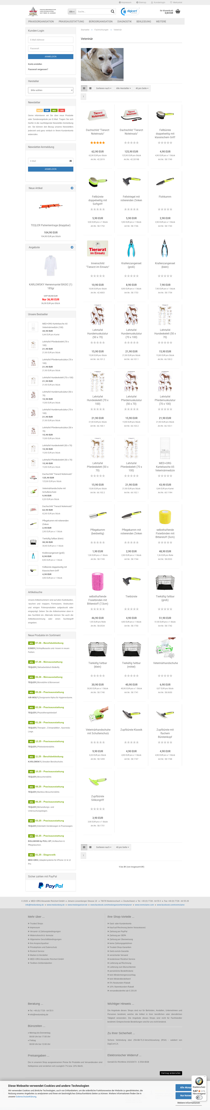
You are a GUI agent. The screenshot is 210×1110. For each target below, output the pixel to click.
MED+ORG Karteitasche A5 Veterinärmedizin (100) (165, 467)
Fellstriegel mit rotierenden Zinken (131, 198)
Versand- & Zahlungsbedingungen (45, 931)
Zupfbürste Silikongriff (97, 798)
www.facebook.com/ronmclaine (171, 905)
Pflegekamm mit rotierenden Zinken (131, 531)
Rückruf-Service (37, 951)
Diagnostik (124, 21)
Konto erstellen (35, 64)
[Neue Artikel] (72, 188)
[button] (84, 88)
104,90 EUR (51, 232)
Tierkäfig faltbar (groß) (165, 598)
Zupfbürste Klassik (131, 729)
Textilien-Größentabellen (41, 963)
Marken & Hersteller (39, 955)
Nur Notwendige (188, 1095)
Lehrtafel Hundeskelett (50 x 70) (165, 333)
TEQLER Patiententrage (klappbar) (51, 225)
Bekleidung (143, 21)
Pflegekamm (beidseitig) (97, 531)
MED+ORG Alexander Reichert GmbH (47, 959)
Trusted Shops (36, 923)
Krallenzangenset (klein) (165, 265)
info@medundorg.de (34, 905)
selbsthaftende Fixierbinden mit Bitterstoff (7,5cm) (97, 600)
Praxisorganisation (41, 21)
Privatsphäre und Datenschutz (43, 947)
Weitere (161, 21)
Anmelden (51, 56)
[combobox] (104, 88)
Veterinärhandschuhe (165, 663)
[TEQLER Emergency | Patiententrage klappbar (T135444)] (50, 206)
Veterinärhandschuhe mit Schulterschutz (98, 731)
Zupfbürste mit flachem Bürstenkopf (165, 733)
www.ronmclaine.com (144, 905)
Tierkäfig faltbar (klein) (97, 665)
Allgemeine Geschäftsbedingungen (46, 939)
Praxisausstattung (71, 21)
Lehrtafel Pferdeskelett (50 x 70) (97, 467)
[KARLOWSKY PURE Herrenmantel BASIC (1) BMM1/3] (50, 265)
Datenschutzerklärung (26, 1096)
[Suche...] (113, 12)
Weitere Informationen (188, 1102)
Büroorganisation (101, 21)
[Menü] (205, 1077)
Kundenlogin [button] (159, 2)
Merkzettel (177, 2)
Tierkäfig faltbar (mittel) (131, 665)
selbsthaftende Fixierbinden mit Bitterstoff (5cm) (165, 533)
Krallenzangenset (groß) (131, 265)
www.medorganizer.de (77, 905)
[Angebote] (72, 247)
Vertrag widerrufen (171, 1073)
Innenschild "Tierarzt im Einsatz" (97, 265)
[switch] (199, 1097)
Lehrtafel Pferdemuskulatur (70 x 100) (165, 400)
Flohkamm (165, 196)
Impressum (126, 2)
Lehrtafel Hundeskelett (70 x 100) (97, 400)
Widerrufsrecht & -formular (41, 935)
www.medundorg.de (56, 905)
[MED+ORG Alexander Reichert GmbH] (45, 11)
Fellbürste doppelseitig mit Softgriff (97, 200)
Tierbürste (131, 596)
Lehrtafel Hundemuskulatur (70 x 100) (131, 333)
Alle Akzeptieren (188, 1087)
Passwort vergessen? (38, 69)
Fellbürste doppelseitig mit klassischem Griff (165, 133)
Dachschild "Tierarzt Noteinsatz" (97, 131)
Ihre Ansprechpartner (39, 943)
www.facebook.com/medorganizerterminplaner (111, 905)
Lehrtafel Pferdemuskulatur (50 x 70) (131, 400)
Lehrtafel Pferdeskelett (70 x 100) (131, 467)
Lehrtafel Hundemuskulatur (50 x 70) (97, 333)
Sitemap (142, 2)
